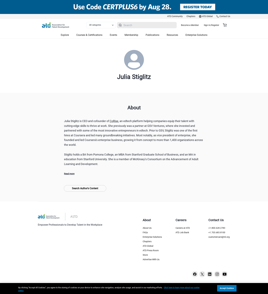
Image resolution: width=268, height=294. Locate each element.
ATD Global (148, 246)
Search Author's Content (85, 188)
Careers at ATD (183, 228)
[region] (134, 288)
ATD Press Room (151, 250)
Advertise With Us (151, 259)
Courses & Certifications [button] (89, 34)
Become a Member (190, 25)
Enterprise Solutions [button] (196, 34)
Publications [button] (152, 34)
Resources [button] (172, 34)
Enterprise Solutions (152, 237)
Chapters (147, 241)
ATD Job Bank (182, 232)
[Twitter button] (202, 274)
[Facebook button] (195, 274)
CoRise (114, 121)
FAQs (145, 232)
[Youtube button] (224, 274)
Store (145, 255)
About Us (147, 228)
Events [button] (113, 34)
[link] (175, 16)
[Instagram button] (217, 274)
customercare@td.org (219, 237)
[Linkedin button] (210, 274)
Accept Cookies (227, 288)
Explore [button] (65, 34)
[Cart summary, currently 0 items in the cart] (226, 25)
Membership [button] (131, 34)
